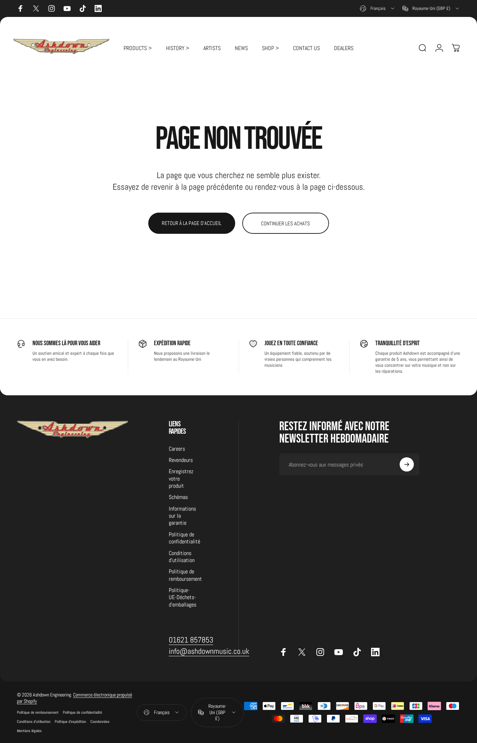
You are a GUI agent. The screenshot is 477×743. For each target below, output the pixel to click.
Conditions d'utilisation (182, 557)
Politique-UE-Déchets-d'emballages (182, 597)
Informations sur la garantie (182, 516)
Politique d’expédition (70, 721)
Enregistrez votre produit (181, 478)
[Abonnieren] (407, 464)
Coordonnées (99, 721)
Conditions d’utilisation (33, 721)
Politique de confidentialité (184, 538)
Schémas (178, 497)
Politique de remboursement (185, 575)
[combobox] (377, 8)
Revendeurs (181, 460)
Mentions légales (29, 730)
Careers (177, 448)
